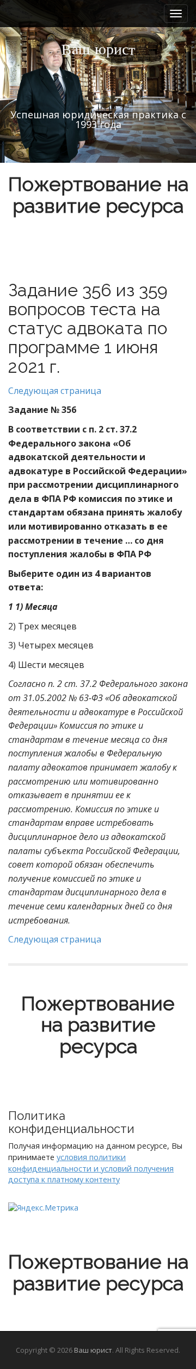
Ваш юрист (93, 1350)
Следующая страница (54, 391)
